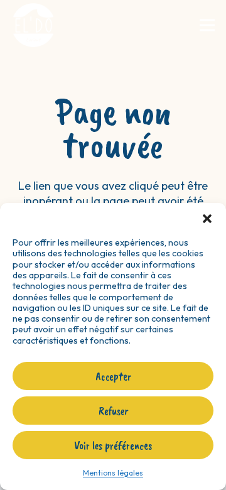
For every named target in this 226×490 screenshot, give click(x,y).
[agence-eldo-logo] (33, 25)
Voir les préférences (113, 445)
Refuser (113, 411)
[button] (207, 218)
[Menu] (207, 25)
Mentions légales (113, 472)
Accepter (113, 376)
